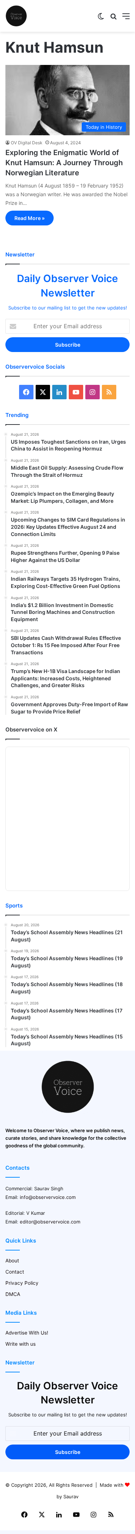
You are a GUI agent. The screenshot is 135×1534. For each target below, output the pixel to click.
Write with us (20, 1344)
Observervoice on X (31, 729)
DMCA (12, 1294)
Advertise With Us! (26, 1333)
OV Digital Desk (26, 142)
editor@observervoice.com (50, 1222)
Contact (14, 1272)
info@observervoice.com (48, 1197)
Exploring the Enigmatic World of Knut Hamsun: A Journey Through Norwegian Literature (64, 162)
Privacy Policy (22, 1283)
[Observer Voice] (16, 16)
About (12, 1260)
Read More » (29, 218)
